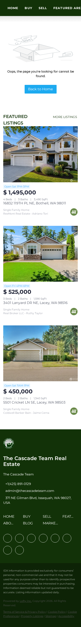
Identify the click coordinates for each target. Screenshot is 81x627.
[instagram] (55, 538)
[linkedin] (19, 538)
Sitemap (50, 616)
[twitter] (31, 538)
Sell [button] (43, 8)
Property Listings (32, 616)
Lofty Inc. (26, 601)
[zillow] (43, 538)
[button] (10, 518)
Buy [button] (28, 8)
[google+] (19, 550)
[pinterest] (7, 550)
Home (13, 8)
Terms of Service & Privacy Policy (24, 611)
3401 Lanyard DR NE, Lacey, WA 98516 (35, 303)
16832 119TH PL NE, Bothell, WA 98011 (34, 203)
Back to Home (40, 89)
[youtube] (67, 538)
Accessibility (66, 616)
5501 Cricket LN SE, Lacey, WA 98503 (34, 402)
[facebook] (7, 538)
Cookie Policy (57, 611)
